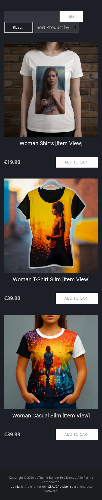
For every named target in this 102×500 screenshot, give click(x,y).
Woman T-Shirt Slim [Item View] (51, 279)
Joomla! (15, 486)
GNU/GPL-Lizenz (59, 486)
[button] (86, 490)
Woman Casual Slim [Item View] (51, 415)
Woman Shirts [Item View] (51, 143)
